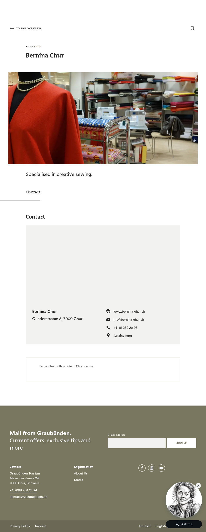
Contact (33, 192)
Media (78, 480)
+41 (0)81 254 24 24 (23, 490)
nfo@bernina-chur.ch (128, 319)
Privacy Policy (20, 526)
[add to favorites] (192, 28)
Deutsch (145, 526)
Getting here (122, 336)
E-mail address (116, 434)
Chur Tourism (84, 366)
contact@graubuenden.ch (28, 497)
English (161, 526)
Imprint (40, 526)
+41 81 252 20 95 (125, 328)
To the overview (28, 28)
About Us (81, 473)
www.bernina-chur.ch (129, 311)
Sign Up (181, 443)
